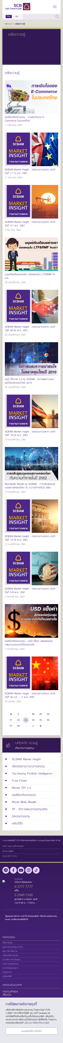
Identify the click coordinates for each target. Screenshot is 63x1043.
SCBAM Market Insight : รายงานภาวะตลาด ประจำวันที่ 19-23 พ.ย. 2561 (30, 433)
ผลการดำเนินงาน (9, 951)
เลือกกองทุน (7, 943)
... (26, 714)
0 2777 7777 (24, 886)
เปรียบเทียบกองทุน (10, 955)
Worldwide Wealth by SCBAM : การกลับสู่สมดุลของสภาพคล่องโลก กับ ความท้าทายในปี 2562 (30, 486)
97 (11, 725)
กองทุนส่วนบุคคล (12, 985)
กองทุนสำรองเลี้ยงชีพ (10, 993)
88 (33, 714)
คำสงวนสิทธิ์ (7, 851)
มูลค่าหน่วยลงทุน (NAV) (12, 947)
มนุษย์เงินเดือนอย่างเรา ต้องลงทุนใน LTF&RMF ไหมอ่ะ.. (30, 276)
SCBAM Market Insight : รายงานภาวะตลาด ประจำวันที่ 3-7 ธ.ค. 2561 (30, 223)
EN (17, 16)
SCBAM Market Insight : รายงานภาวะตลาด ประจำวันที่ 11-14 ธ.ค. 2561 (30, 171)
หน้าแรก (9, 24)
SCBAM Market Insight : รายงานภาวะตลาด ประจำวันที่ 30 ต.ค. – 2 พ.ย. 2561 (30, 695)
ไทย (8, 16)
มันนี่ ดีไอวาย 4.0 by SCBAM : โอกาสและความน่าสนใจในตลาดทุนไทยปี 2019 (29, 381)
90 (48, 714)
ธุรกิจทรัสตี (7, 976)
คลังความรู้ (20, 24)
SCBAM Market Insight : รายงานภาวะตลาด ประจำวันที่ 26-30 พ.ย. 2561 (30, 328)
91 (11, 719)
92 (18, 719)
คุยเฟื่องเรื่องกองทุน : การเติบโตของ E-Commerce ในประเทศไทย (25, 119)
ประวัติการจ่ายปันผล (11, 959)
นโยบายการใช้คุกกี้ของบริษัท (36, 1023)
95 (40, 719)
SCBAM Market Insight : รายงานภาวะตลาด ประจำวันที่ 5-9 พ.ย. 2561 (30, 590)
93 (26, 720)
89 (40, 714)
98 (18, 725)
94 (33, 719)
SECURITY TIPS (9, 856)
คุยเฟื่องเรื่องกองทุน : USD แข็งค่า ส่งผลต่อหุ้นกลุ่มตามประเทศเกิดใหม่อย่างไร (29, 643)
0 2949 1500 (24, 895)
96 (48, 719)
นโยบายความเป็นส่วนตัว (13, 846)
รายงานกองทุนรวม (10, 964)
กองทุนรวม (8, 937)
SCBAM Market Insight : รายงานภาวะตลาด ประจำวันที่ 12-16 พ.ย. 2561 (30, 538)
